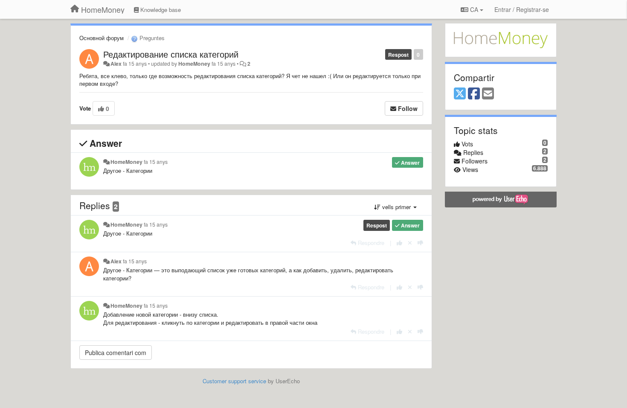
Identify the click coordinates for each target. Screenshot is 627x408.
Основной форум (101, 38)
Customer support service (234, 381)
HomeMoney (194, 63)
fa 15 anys (156, 162)
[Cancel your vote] (410, 243)
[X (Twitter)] (460, 94)
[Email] (488, 94)
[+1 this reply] (399, 243)
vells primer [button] (396, 207)
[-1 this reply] (420, 243)
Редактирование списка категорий (170, 54)
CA (474, 9)
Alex (116, 63)
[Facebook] (474, 94)
